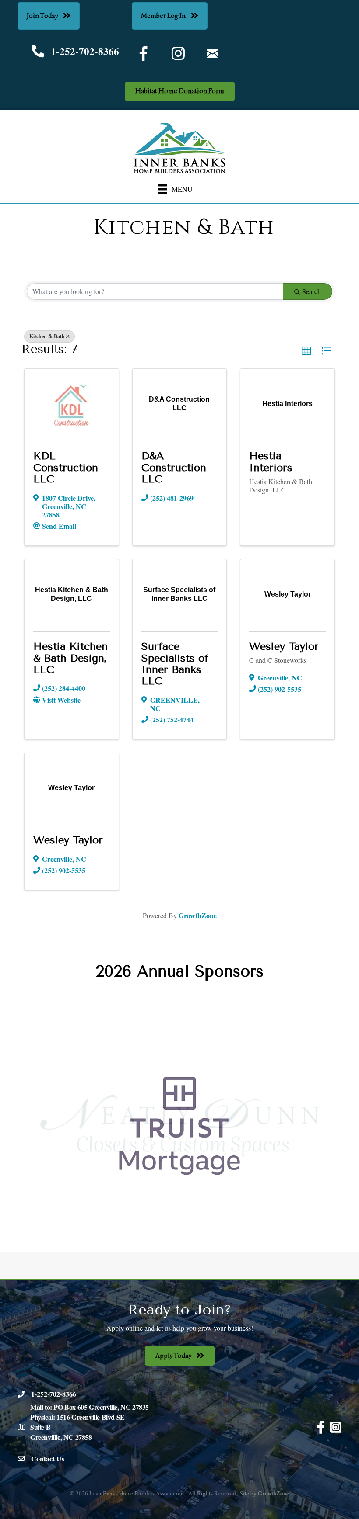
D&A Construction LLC (173, 467)
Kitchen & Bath (47, 336)
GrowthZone (198, 915)
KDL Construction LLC (65, 467)
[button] (306, 351)
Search (311, 291)
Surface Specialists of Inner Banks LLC (174, 663)
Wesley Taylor (284, 646)
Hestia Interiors (270, 461)
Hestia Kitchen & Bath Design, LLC (70, 658)
